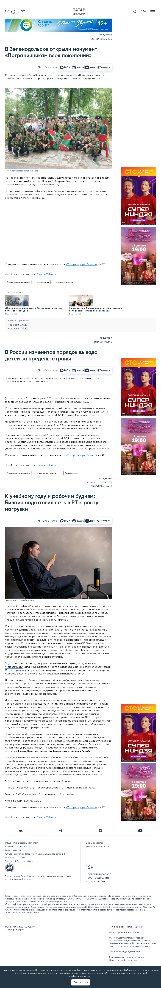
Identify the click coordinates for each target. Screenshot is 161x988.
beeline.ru (88, 788)
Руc (7, 11)
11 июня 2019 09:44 (101, 342)
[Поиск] (135, 11)
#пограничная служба (18, 282)
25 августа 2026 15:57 (99, 482)
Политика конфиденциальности (124, 952)
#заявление (71, 473)
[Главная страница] (79, 12)
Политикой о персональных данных (114, 973)
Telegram (51, 274)
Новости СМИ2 (17, 324)
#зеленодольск (64, 282)
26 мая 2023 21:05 (101, 39)
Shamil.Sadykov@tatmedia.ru (123, 960)
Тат (22, 11)
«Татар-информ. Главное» (81, 264)
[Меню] (153, 11)
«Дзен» (39, 274)
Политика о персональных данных (126, 927)
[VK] (20, 831)
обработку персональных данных (77, 973)
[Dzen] (100, 830)
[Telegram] (60, 831)
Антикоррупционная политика (124, 932)
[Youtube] (140, 831)
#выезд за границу (47, 473)
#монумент (43, 282)
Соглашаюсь (81, 982)
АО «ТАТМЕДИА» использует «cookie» (126, 938)
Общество (105, 35)
